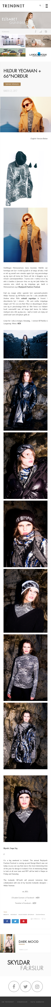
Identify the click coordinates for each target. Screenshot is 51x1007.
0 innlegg (36, 919)
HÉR (19, 324)
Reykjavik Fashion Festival (29, 287)
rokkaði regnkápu (28, 298)
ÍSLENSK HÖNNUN (12, 84)
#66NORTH (6, 914)
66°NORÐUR (14, 914)
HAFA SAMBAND (37, 1002)
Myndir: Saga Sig (10, 848)
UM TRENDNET (8, 1002)
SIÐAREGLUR (22, 1002)
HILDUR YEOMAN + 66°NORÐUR (26, 914)
